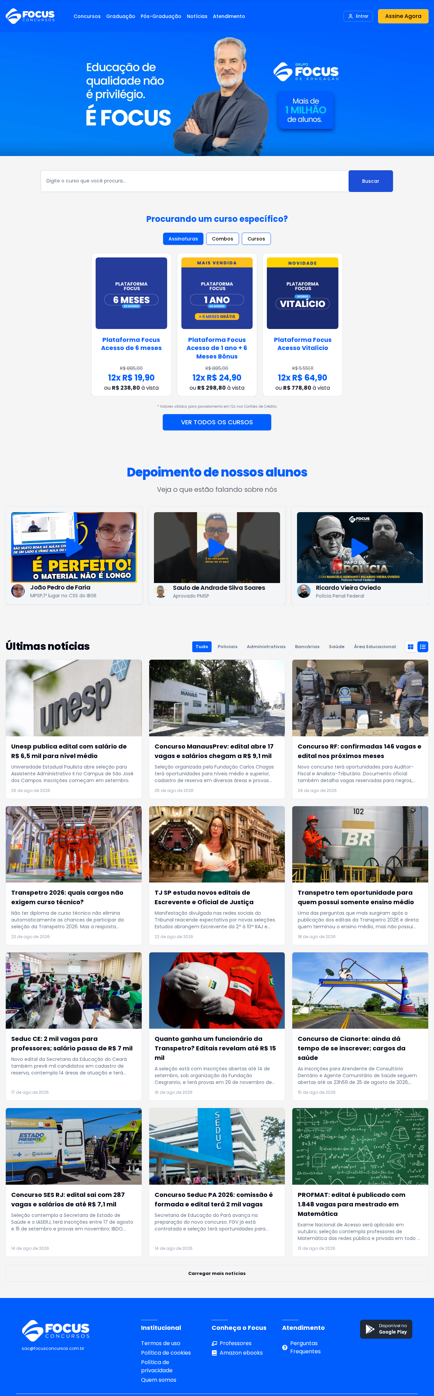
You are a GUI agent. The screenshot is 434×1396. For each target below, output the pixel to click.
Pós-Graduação (161, 16)
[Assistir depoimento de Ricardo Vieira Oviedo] (73, 551)
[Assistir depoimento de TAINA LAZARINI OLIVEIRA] (217, 551)
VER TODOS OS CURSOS (217, 426)
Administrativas (266, 667)
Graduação (120, 16)
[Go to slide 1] (164, 622)
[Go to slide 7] (213, 622)
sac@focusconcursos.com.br (53, 1369)
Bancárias (307, 667)
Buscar (370, 185)
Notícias (197, 16)
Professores (236, 1364)
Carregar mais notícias (217, 1294)
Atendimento (229, 16)
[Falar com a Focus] (417, 1362)
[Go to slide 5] (196, 622)
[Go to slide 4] (188, 622)
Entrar (362, 16)
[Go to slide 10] (237, 622)
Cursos (256, 242)
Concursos (87, 16)
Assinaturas (183, 242)
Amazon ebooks (241, 1373)
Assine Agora (403, 16)
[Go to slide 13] (261, 622)
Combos (222, 242)
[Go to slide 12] (253, 622)
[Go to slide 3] (180, 622)
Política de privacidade (157, 1387)
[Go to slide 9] (229, 622)
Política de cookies (166, 1373)
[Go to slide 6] (205, 622)
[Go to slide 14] (270, 622)
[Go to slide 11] (245, 622)
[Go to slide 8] (221, 622)
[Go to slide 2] (172, 622)
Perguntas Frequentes (305, 1368)
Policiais (227, 667)
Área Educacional (375, 667)
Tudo (202, 667)
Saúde (336, 667)
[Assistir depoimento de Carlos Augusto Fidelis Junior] (359, 551)
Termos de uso (160, 1364)
